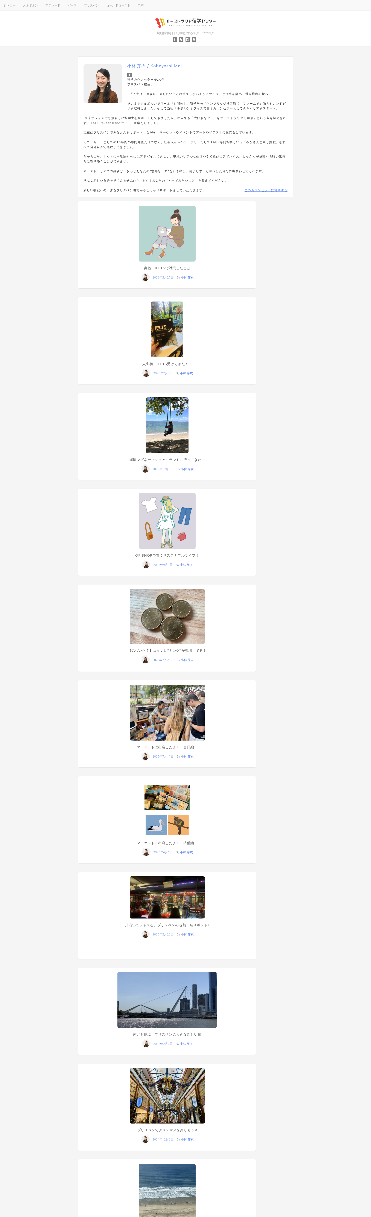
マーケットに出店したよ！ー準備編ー (167, 843)
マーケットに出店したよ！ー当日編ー (167, 747)
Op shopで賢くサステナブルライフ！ (167, 555)
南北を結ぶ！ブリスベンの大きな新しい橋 (167, 1034)
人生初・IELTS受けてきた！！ (167, 364)
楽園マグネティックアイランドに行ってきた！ (167, 460)
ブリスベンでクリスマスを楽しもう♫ (167, 1130)
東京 (141, 5)
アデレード (52, 5)
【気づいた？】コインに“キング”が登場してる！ (167, 650)
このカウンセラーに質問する (266, 190)
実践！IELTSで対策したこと (167, 268)
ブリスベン (91, 5)
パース (72, 5)
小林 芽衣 (187, 277)
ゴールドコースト (118, 5)
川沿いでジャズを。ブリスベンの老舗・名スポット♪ (167, 925)
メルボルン (30, 5)
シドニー (10, 5)
